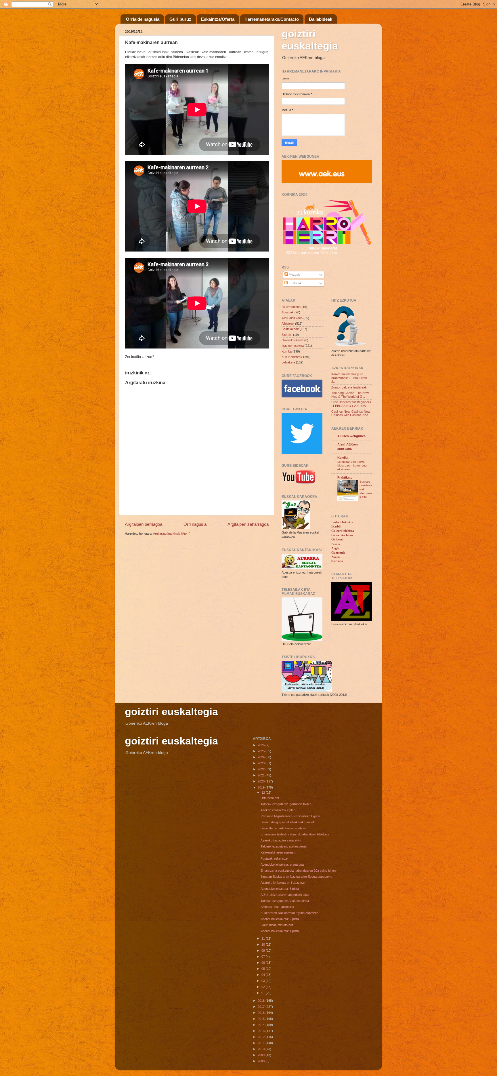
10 (263, 944)
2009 (261, 1055)
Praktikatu (345, 477)
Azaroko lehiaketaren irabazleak (283, 882)
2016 (261, 1012)
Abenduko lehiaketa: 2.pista (280, 919)
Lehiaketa (288, 362)
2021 (261, 775)
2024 (261, 757)
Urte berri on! (270, 798)
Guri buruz (180, 19)
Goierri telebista (342, 530)
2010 (261, 1049)
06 (263, 962)
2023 (261, 763)
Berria (335, 544)
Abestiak (288, 312)
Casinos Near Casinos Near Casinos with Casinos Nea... (351, 413)
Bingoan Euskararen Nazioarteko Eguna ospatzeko (296, 876)
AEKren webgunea (351, 436)
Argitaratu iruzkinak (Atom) (171, 533)
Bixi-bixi (287, 334)
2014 (261, 1025)
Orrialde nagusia (142, 19)
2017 (261, 1006)
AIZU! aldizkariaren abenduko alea (285, 894)
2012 (261, 1037)
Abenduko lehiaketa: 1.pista (280, 931)
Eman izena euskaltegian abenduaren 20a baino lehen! (299, 870)
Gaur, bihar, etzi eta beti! (277, 925)
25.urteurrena (291, 306)
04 (263, 974)
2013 (261, 1031)
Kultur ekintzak (292, 357)
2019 (261, 787)
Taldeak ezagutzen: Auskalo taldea (285, 900)
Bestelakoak (290, 329)
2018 (261, 1000)
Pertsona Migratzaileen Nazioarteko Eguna (290, 816)
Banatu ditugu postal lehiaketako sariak (288, 822)
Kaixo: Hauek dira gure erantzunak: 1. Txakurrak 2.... (349, 377)
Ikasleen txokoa (293, 345)
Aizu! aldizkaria (292, 318)
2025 (261, 751)
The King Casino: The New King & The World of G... (350, 394)
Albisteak (288, 323)
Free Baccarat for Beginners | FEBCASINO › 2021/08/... (351, 403)
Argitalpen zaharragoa (248, 524)
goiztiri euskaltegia (310, 40)
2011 (261, 1043)
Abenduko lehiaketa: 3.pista (280, 888)
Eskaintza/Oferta (217, 19)
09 (263, 950)
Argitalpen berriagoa (143, 524)
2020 (261, 781)
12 (263, 792)
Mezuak (294, 274)
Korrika (287, 351)
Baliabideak (320, 19)
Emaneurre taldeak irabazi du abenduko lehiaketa (295, 834)
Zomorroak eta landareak (349, 387)
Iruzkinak (295, 283)
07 (263, 956)
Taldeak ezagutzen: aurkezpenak (284, 846)
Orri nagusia (195, 524)
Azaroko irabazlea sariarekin (281, 840)
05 (263, 968)
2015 (261, 1018)
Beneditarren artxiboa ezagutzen (283, 828)
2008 (261, 1061)
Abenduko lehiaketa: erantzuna (282, 864)
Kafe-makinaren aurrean (278, 852)
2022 (261, 769)
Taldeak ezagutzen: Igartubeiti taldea (286, 804)
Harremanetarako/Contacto (271, 19)
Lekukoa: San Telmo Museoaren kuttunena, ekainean (352, 465)
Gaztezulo (338, 552)
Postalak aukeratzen (275, 858)
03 (263, 980)
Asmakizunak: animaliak (277, 907)
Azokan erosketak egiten (278, 810)
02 (263, 987)
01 (263, 993)
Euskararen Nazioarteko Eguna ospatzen (289, 913)
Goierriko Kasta (292, 340)
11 (263, 938)
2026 (261, 745)
